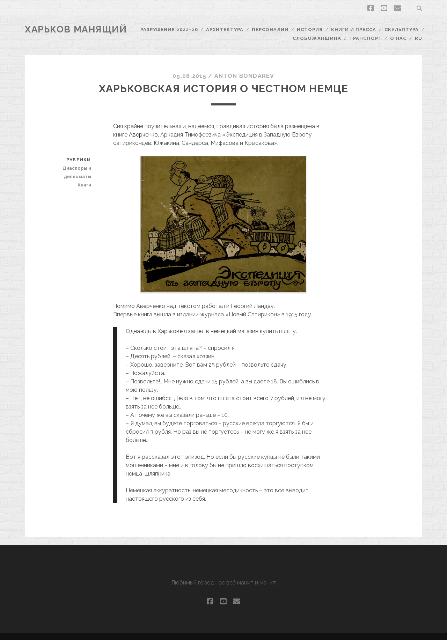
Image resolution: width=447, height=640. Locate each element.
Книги (84, 184)
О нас (398, 38)
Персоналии (270, 29)
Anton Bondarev (244, 76)
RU (418, 38)
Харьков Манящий (76, 29)
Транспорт (365, 38)
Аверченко (143, 134)
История (310, 29)
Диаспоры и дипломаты (77, 172)
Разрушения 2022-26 (169, 29)
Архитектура (224, 29)
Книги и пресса (353, 29)
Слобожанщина (317, 38)
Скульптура (401, 29)
